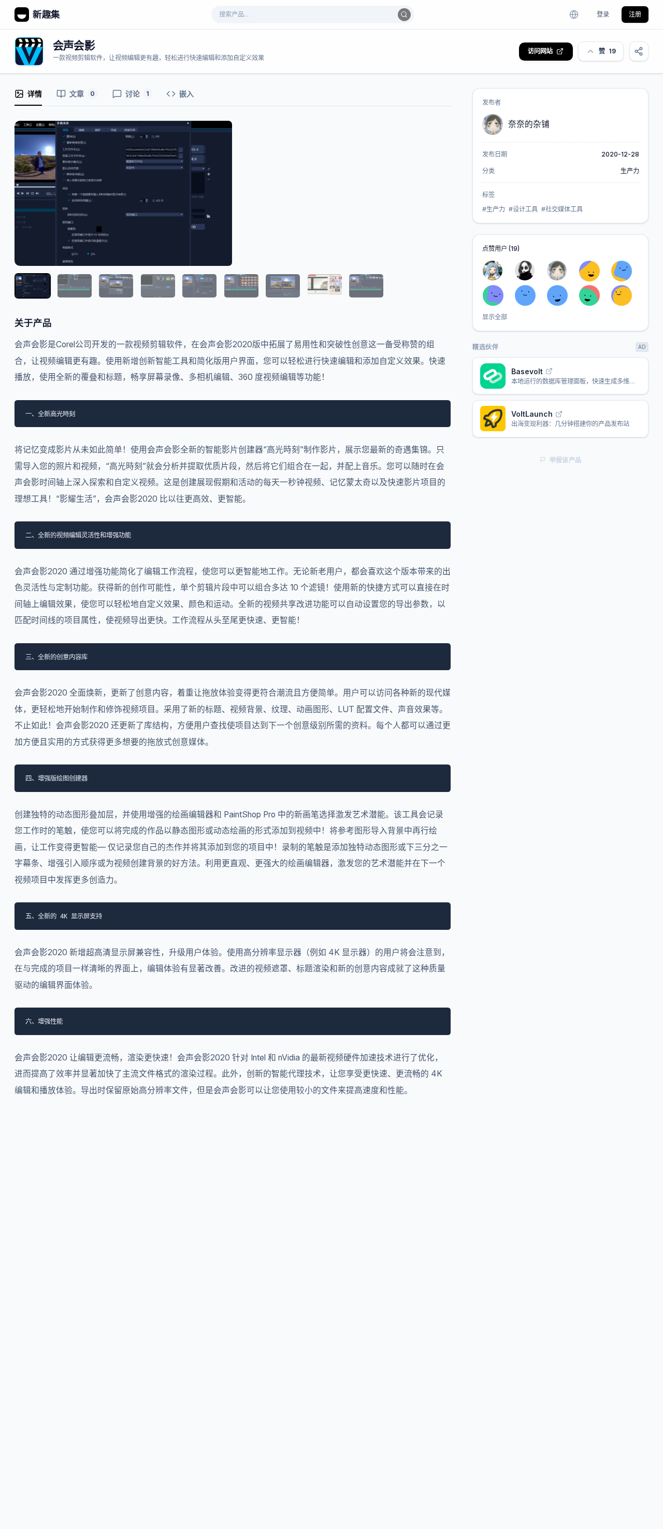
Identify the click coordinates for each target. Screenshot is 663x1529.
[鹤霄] (528, 295)
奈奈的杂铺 (529, 124)
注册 (635, 14)
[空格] (625, 270)
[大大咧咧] (560, 295)
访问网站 (540, 51)
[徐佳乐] (625, 295)
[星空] (593, 295)
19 (607, 51)
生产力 (630, 171)
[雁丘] (528, 270)
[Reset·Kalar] (496, 270)
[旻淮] (496, 295)
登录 (603, 14)
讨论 (137, 93)
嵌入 (186, 93)
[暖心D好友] (593, 270)
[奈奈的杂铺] (560, 270)
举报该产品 (566, 460)
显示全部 (494, 317)
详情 (34, 93)
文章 (82, 93)
